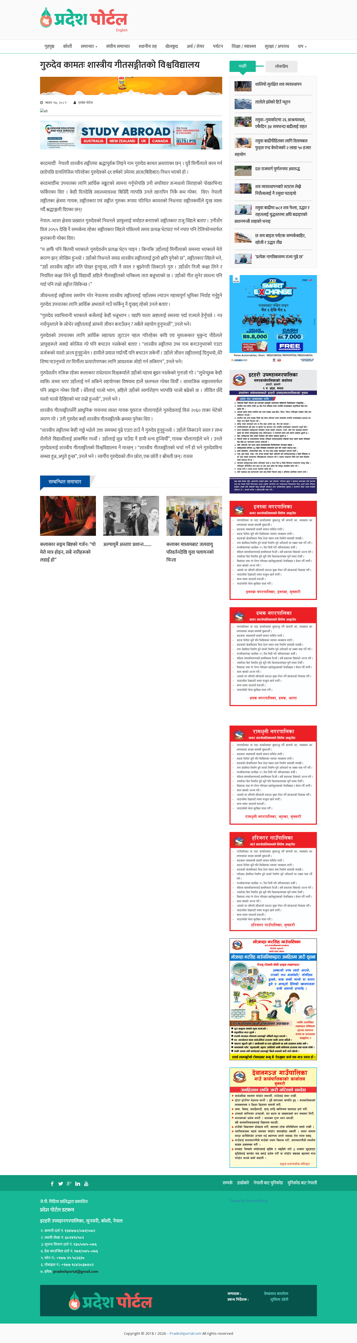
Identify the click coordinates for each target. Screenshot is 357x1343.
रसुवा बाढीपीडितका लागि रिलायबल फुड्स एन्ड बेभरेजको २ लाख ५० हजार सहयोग (273, 148)
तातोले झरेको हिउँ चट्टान (272, 102)
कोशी (67, 46)
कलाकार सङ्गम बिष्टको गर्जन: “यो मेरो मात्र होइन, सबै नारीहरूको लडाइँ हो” (68, 552)
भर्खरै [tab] (242, 66)
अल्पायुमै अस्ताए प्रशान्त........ (127, 544)
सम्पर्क (228, 1183)
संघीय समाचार (118, 46)
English (122, 30)
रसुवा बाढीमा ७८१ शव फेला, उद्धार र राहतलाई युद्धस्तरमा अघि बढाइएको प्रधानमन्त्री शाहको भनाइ (272, 214)
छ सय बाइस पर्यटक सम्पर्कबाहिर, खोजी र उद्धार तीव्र (280, 239)
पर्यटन (218, 46)
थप (301, 46)
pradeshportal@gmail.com (75, 1271)
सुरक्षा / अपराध (277, 46)
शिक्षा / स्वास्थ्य (244, 46)
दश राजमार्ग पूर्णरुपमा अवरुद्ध (277, 169)
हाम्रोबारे (243, 1183)
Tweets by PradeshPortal (249, 1200)
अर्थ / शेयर (195, 46)
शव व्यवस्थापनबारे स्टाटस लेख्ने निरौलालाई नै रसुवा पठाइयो (278, 190)
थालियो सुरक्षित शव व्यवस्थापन (278, 84)
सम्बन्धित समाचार (65, 481)
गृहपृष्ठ (49, 46)
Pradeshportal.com (185, 1333)
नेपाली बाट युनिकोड (268, 1183)
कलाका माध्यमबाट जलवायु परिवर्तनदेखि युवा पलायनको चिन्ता (190, 552)
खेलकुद (171, 46)
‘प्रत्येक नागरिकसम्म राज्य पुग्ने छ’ (279, 257)
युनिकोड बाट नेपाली (302, 1183)
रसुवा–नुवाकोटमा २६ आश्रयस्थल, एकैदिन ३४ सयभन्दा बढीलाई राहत (281, 123)
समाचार (88, 46)
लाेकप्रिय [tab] (281, 66)
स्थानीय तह (148, 46)
